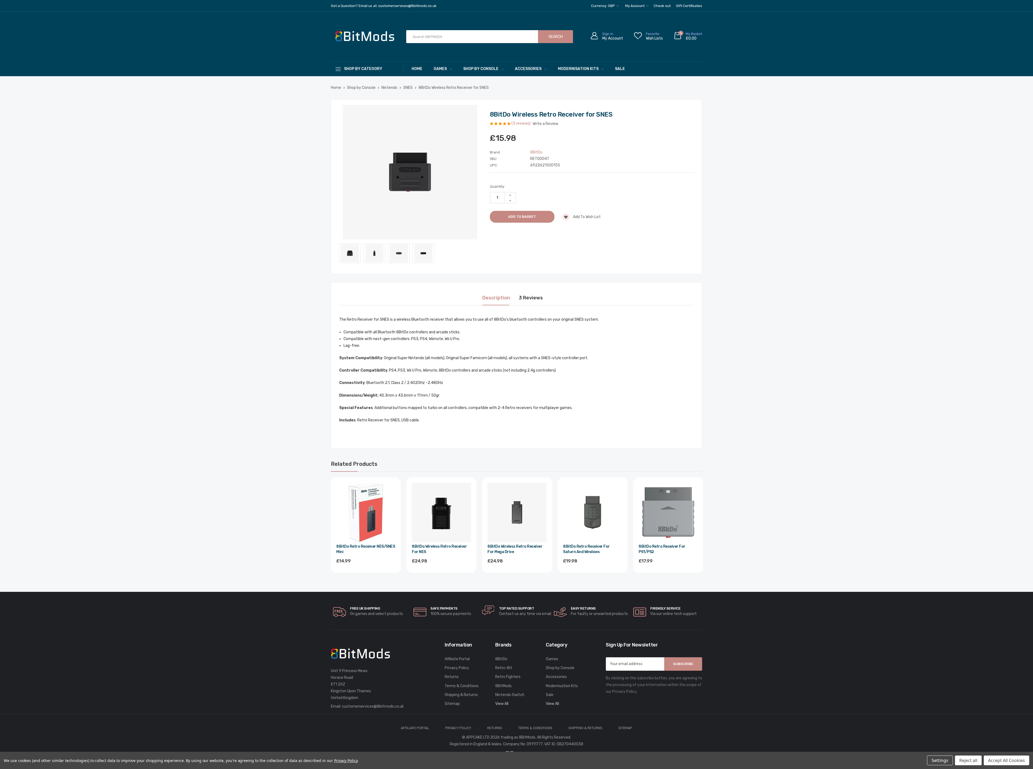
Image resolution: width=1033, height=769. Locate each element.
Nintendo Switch (509, 695)
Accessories (528, 69)
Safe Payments (444, 608)
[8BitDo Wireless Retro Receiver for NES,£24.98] (441, 512)
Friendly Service (665, 608)
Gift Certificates (689, 6)
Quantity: (497, 186)
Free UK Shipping (365, 608)
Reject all (968, 760)
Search (556, 36)
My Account (635, 6)
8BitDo (501, 659)
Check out (662, 6)
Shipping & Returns (461, 695)
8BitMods (503, 686)
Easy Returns (583, 608)
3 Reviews (531, 298)
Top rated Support (516, 608)
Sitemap (452, 703)
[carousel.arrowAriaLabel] (339, 612)
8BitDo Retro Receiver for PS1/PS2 (662, 549)
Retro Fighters (508, 676)
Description (496, 298)
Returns (452, 676)
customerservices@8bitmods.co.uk (373, 706)
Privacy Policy (457, 668)
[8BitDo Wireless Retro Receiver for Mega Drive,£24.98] (517, 512)
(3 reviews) (521, 123)
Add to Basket (366, 576)
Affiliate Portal (457, 659)
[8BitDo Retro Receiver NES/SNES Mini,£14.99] (365, 512)
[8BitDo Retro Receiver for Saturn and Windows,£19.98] (592, 512)
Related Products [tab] (354, 464)
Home (417, 69)
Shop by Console (480, 69)
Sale (620, 69)
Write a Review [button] (545, 123)
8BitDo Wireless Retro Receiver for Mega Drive (514, 549)
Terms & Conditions (462, 686)
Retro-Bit (503, 668)
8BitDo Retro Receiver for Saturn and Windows (586, 549)
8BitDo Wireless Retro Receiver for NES (439, 549)
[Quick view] (391, 510)
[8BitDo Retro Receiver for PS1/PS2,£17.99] (668, 512)
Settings (940, 760)
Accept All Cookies (1006, 760)
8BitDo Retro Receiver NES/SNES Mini (365, 549)
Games (440, 69)
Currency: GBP (603, 6)
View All (501, 703)
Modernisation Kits (578, 69)
